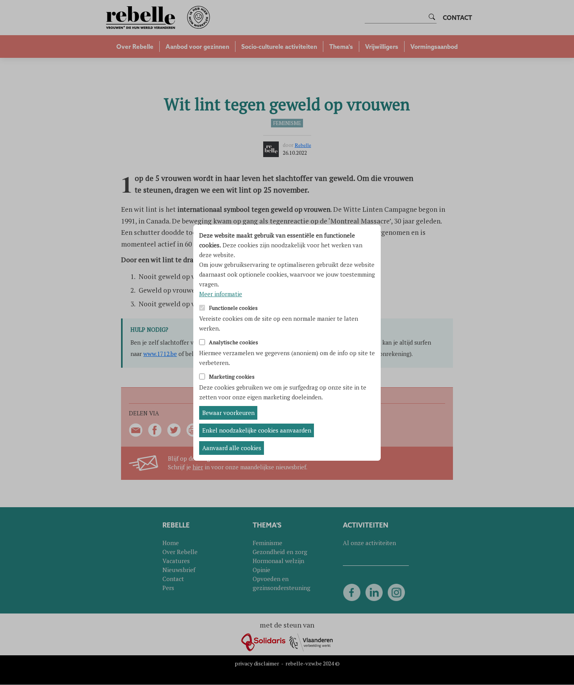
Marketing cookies (232, 376)
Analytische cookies (233, 342)
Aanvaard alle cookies (231, 448)
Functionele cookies (233, 308)
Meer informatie (220, 294)
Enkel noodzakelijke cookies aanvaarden (256, 430)
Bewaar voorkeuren (228, 413)
